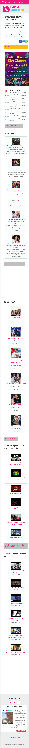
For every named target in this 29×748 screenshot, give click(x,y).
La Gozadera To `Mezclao (16, 425)
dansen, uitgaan (8, 31)
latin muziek (21, 29)
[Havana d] (16, 141)
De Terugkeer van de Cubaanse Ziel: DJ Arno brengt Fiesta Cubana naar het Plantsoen (16, 221)
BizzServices (21, 744)
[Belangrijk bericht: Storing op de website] (16, 202)
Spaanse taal (15, 31)
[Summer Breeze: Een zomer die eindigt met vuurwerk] (16, 162)
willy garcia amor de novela (16, 537)
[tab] (16, 47)
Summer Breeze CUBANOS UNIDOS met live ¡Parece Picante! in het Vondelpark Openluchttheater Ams (16, 360)
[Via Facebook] (14, 702)
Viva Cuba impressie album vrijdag (16, 404)
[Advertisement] (14, 283)
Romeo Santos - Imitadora (16, 603)
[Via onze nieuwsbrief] (10, 702)
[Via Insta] (18, 702)
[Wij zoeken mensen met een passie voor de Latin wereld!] (16, 184)
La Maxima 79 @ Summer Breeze (16, 493)
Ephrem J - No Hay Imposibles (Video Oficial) (16, 652)
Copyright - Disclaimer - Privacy (14, 737)
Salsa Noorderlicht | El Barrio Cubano (16, 338)
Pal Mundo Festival (16, 317)
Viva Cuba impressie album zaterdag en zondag (16, 383)
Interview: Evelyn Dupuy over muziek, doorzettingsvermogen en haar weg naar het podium (16, 245)
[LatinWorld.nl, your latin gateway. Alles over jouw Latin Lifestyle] (5, 744)
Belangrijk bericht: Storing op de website (16, 206)
